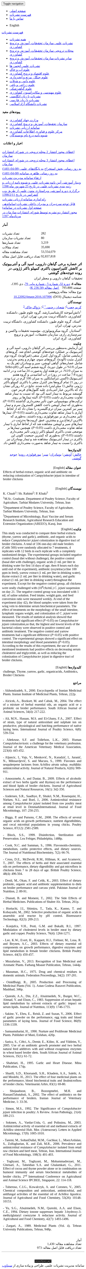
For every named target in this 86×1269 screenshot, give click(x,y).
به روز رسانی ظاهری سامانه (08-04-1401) (30, 173)
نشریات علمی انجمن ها (25, 66)
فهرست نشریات (20, 14)
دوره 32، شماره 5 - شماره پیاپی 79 (47, 284)
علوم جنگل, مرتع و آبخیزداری (29, 77)
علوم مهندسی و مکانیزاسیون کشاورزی (35, 92)
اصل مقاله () (44, 287)
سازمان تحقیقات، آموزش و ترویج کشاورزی (38, 124)
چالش (77, 454)
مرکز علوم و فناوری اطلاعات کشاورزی (36, 131)
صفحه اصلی (18, 11)
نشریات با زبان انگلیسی (25, 96)
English (14, 25)
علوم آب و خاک (20, 69)
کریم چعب (74, 307)
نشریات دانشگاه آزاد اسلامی (28, 104)
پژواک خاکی (32, 307)
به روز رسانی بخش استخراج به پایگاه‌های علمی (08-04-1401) (41, 168)
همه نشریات (18, 39)
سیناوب (7, 1265)
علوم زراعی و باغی (22, 85)
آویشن (67, 454)
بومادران (55, 454)
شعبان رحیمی (54, 307)
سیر (45, 454)
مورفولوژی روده (30, 454)
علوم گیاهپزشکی (21, 88)
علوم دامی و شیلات (22, 81)
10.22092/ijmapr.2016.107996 (33, 296)
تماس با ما (16, 18)
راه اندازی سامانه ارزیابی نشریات (24, 199)
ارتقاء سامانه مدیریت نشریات (21, 178)
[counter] (43, 1261)
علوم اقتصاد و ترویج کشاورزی (29, 73)
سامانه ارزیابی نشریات (25, 127)
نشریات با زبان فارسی (24, 100)
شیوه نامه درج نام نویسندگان (28, 135)
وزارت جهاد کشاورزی (24, 120)
